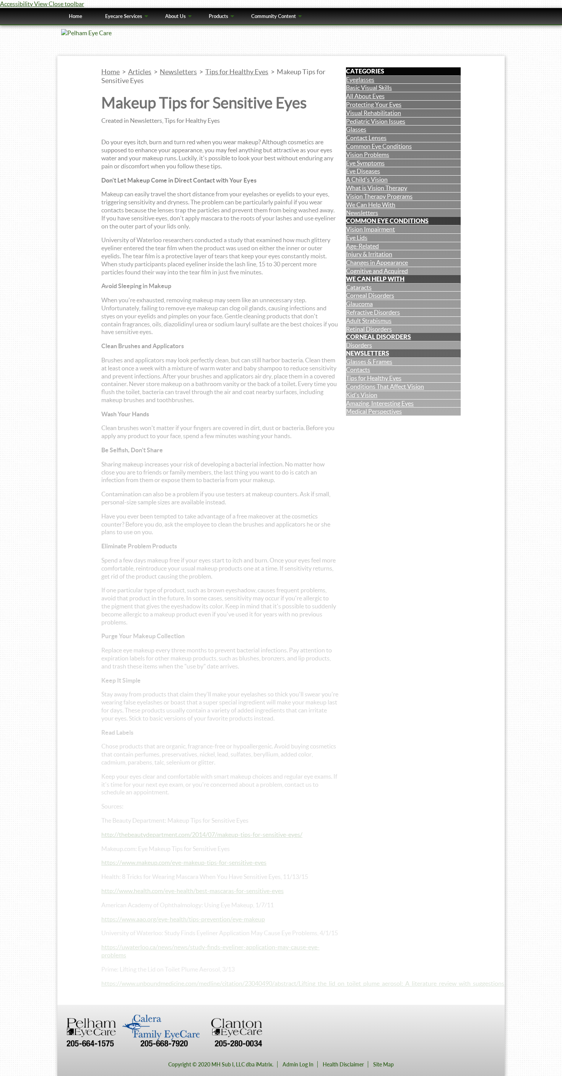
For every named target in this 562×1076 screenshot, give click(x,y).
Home (75, 16)
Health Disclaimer (343, 1064)
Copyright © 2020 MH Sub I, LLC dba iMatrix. (220, 1064)
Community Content (273, 16)
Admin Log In (298, 1064)
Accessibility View (24, 3)
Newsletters (367, 353)
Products (218, 16)
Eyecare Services (123, 16)
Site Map (383, 1064)
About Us (175, 16)
